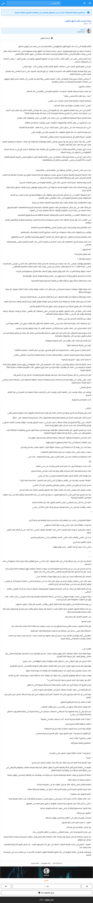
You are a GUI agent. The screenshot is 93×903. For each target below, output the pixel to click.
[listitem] (46, 31)
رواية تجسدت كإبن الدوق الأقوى (78, 21)
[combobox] (33, 3)
